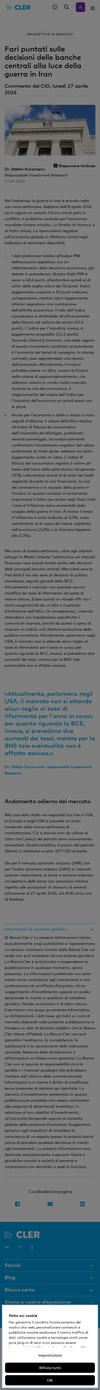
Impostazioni (50, 1355)
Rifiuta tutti (50, 1367)
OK (50, 1380)
